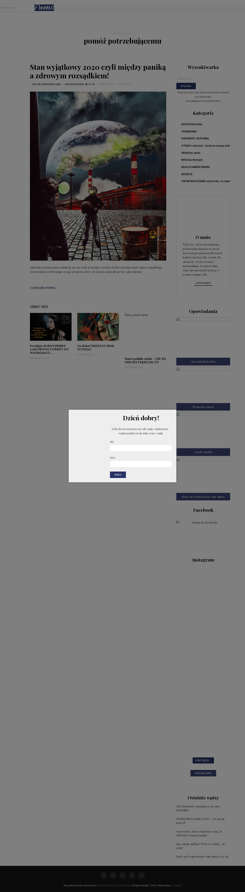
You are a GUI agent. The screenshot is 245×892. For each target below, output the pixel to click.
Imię (112, 441)
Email (113, 457)
